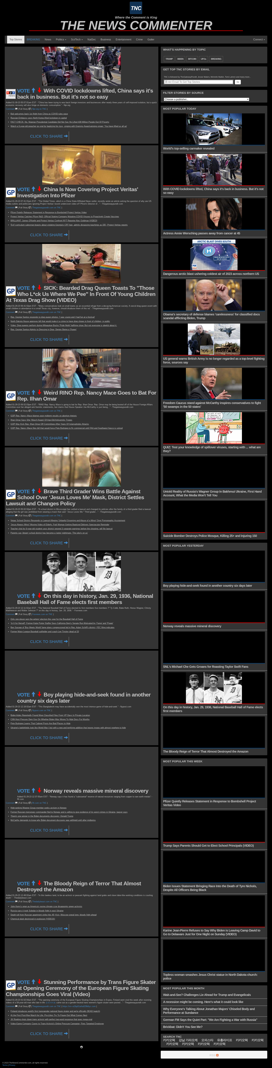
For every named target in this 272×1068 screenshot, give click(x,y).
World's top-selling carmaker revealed (188, 148)
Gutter (150, 39)
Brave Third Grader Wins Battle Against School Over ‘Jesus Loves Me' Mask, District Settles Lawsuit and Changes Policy (75, 497)
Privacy (12, 1065)
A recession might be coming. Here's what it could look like (203, 1002)
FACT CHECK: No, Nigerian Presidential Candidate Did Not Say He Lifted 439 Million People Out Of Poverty (60, 122)
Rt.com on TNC (39, 803)
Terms (5, 1065)
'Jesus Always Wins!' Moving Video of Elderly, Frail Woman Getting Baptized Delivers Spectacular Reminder (60, 524)
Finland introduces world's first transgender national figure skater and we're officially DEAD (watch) (55, 1011)
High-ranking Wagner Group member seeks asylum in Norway (39, 808)
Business (106, 39)
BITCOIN (192, 59)
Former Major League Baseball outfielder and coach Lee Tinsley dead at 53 (45, 631)
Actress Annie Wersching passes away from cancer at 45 (201, 233)
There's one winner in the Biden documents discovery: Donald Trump (42, 816)
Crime (139, 39)
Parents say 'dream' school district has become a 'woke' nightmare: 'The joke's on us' (49, 533)
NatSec (92, 39)
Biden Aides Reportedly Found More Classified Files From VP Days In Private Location (50, 715)
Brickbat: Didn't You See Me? (182, 1027)
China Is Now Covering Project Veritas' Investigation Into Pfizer (77, 192)
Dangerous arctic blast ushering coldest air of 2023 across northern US (211, 274)
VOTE (24, 91)
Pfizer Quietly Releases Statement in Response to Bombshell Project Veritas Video (49, 212)
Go (238, 82)
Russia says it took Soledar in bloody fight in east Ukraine (37, 911)
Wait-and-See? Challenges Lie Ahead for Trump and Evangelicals (207, 995)
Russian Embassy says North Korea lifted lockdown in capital (39, 118)
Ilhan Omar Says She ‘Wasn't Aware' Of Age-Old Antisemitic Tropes (41, 420)
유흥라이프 (224, 1040)
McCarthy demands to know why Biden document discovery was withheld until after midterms (53, 820)
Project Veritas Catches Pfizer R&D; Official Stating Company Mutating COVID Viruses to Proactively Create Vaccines (65, 216)
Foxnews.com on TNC (42, 614)
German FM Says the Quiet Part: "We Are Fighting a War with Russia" (210, 1020)
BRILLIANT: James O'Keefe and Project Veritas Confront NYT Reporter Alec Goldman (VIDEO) (54, 220)
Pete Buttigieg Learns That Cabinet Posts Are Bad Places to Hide (40, 723)
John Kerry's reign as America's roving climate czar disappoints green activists (46, 906)
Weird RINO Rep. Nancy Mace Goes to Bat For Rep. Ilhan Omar (86, 396)
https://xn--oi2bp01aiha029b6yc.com (79, 1006)
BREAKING (33, 39)
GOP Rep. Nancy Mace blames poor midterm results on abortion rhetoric (44, 416)
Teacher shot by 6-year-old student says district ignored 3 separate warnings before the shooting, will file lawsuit (62, 528)
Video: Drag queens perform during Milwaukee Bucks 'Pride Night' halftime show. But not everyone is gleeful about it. (64, 325)
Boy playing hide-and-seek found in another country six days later (84, 697)
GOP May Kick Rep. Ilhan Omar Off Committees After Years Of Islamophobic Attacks (50, 424)
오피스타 (207, 1040)
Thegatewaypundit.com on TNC (46, 207)
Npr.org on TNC (39, 109)
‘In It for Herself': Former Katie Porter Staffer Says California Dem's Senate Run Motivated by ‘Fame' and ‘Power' (62, 623)
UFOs (203, 59)
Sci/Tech (76, 39)
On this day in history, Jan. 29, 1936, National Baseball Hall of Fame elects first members (85, 599)
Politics (60, 39)
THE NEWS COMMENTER (136, 25)
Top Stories (15, 39)
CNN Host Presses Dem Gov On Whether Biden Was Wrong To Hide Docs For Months (50, 719)
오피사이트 (50, 1002)
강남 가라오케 (188, 1040)
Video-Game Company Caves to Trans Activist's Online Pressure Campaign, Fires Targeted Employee (57, 1023)
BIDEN (180, 59)
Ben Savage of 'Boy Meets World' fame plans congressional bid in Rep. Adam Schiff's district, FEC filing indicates (62, 627)
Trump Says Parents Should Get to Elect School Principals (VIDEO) (208, 845)
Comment (10, 109)
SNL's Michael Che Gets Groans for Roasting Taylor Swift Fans (205, 666)
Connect (258, 39)
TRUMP (169, 59)
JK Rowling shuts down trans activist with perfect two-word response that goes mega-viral (51, 1019)
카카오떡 (169, 1040)
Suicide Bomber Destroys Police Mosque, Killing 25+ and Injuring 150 (210, 536)
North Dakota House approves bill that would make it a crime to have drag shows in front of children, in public (60, 321)
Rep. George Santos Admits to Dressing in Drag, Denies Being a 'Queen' (43, 329)
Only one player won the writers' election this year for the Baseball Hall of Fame (47, 619)
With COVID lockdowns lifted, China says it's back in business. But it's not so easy (85, 93)
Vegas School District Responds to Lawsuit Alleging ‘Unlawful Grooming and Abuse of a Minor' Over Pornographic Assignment (68, 520)
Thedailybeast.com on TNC (44, 901)
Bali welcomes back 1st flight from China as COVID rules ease (39, 114)
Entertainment (123, 39)
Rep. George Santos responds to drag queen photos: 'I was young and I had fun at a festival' (53, 317)
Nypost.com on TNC (41, 710)
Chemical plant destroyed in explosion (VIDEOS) (33, 919)
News (48, 39)
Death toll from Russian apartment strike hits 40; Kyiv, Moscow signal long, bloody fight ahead (53, 915)
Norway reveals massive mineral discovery (96, 791)
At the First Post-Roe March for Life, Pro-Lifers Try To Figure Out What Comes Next (49, 1015)
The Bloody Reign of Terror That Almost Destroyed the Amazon (79, 886)
